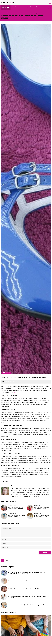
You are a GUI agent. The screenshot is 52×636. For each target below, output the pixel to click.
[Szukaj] (2, 560)
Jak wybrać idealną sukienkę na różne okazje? (16, 516)
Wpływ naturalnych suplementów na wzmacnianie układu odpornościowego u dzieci (28, 7)
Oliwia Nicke (13, 377)
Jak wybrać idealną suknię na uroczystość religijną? (16, 508)
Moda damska (6, 372)
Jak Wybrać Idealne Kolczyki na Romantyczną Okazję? (23, 589)
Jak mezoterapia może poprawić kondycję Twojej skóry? (24, 581)
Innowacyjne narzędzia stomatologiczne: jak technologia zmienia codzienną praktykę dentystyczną (26, 573)
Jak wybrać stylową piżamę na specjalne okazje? (42, 508)
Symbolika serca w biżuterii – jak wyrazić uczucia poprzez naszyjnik (42, 517)
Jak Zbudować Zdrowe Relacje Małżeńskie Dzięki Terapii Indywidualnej (28, 605)
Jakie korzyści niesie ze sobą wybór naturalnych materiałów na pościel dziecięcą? (28, 597)
